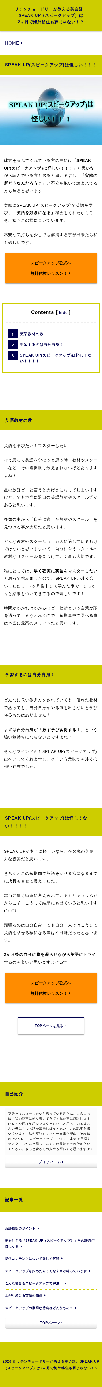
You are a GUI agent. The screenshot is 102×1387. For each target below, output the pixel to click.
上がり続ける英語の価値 (24, 1295)
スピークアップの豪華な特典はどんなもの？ (39, 1308)
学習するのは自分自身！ (42, 345)
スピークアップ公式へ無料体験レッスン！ (51, 268)
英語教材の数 (32, 334)
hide (63, 312)
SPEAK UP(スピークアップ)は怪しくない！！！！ (56, 358)
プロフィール (50, 1162)
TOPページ (50, 1323)
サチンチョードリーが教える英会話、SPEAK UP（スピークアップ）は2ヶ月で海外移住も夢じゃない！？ (51, 15)
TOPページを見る (49, 1026)
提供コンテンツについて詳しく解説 (32, 1258)
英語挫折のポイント (20, 1228)
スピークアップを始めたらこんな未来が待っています (46, 1271)
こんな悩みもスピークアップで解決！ (34, 1283)
